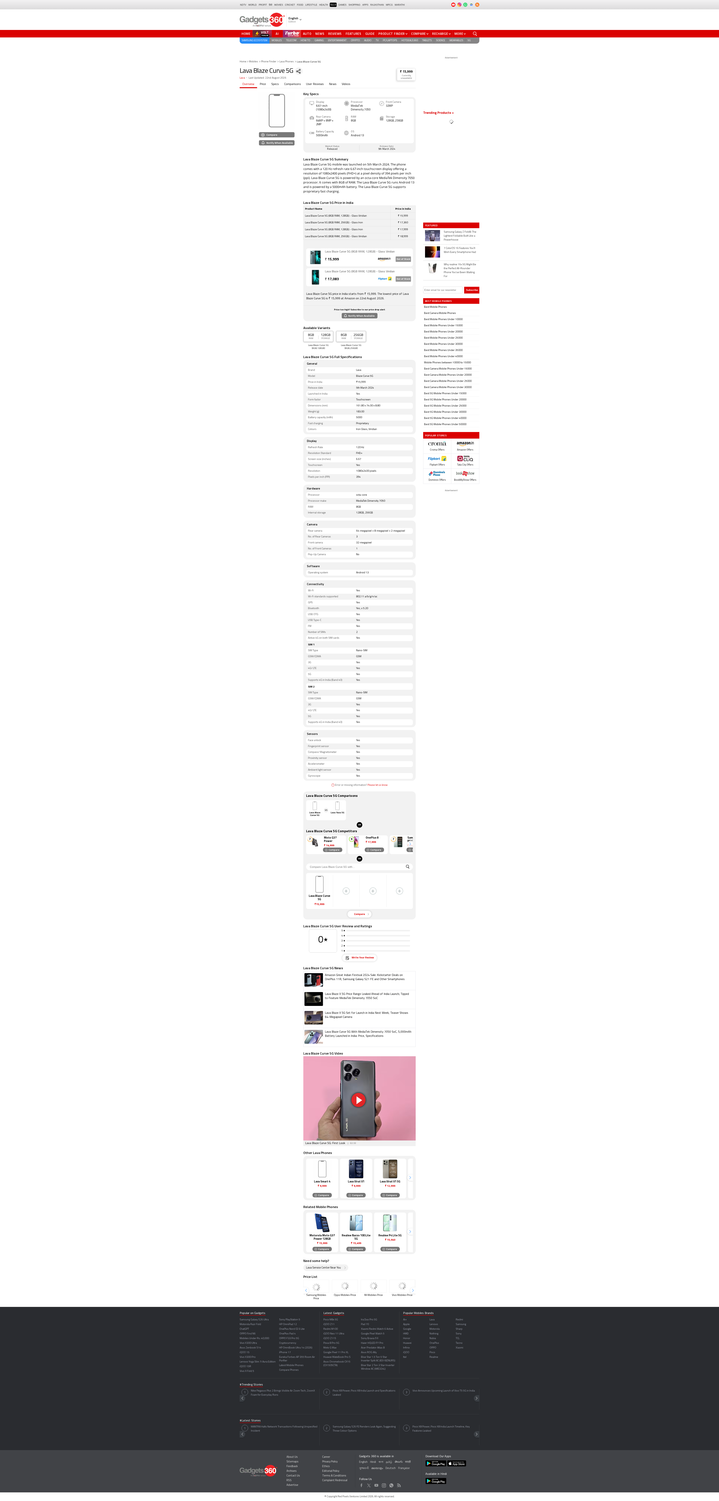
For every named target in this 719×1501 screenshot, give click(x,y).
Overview (248, 84)
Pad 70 (365, 1324)
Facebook (361, 1484)
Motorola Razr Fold (250, 1324)
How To (305, 40)
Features (353, 33)
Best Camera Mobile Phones (440, 313)
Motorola (435, 1329)
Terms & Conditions (334, 1475)
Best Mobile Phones (435, 307)
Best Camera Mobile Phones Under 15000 (448, 368)
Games (342, 5)
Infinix (406, 1347)
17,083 (332, 279)
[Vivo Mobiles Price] (402, 1286)
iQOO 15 (244, 1352)
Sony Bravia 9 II (369, 1338)
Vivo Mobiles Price (402, 1295)
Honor (406, 1338)
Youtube (376, 1484)
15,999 (332, 259)
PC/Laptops (390, 40)
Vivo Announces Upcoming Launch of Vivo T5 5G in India (443, 1390)
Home (246, 33)
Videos (346, 84)
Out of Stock (403, 259)
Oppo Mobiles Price (345, 1295)
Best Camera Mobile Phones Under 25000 (448, 381)
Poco (432, 1352)
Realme (434, 1357)
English (363, 1462)
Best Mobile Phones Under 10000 (443, 319)
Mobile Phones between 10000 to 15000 (447, 362)
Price (263, 84)
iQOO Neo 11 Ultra (333, 1333)
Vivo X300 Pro (248, 1357)
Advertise (292, 1485)
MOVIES (278, 5)
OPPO (433, 1347)
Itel (404, 1357)
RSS (289, 1480)
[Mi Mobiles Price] (373, 1286)
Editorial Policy (330, 1471)
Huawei (407, 1343)
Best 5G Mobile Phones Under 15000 (445, 393)
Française (404, 1468)
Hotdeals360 (409, 40)
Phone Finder (268, 61)
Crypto (355, 40)
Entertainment (337, 40)
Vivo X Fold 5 (247, 1371)
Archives (291, 1471)
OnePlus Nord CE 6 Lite (292, 1329)
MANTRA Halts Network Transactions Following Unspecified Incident (284, 1428)
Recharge (440, 33)
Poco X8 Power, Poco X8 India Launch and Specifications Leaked (364, 1392)
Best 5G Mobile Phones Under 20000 (445, 399)
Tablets (427, 40)
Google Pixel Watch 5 (372, 1333)
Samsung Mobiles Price (316, 1297)
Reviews (335, 33)
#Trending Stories (251, 1384)
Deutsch (391, 1468)
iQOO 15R (245, 1366)
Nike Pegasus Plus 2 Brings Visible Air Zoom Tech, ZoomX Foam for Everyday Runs (283, 1392)
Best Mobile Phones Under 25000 (443, 338)
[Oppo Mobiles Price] (345, 1286)
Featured (431, 225)
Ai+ (405, 1319)
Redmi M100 (330, 1329)
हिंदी (270, 5)
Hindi (373, 1462)
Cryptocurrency (287, 1343)
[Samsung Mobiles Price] (316, 1286)
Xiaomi (459, 1347)
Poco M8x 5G (330, 1319)
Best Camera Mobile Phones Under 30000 (448, 387)
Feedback (292, 1466)
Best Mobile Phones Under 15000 (443, 325)
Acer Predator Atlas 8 (373, 1347)
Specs (275, 84)
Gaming (319, 40)
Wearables (456, 40)
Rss (399, 1484)
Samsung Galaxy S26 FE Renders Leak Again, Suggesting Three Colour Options (364, 1428)
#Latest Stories (250, 1420)
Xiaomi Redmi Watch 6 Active (377, 1329)
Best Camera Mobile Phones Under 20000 (448, 375)
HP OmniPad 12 (288, 1324)
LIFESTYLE (311, 5)
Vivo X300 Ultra (248, 1343)
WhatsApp (391, 1484)
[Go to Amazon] (315, 257)
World (252, 5)
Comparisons (292, 84)
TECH (333, 5)
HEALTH (323, 5)
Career (326, 1457)
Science (440, 40)
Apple (406, 1324)
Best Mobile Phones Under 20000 (443, 331)
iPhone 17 (285, 1352)
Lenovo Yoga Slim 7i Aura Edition (258, 1361)
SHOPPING (354, 5)
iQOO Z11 (329, 1324)
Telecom (291, 40)
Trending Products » (438, 113)
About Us (292, 1457)
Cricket (290, 5)
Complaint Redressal (334, 1480)
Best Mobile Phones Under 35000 (443, 350)
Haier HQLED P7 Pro (372, 1343)
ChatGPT (244, 1329)
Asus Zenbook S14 (250, 1347)
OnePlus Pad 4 (287, 1333)
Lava (242, 78)
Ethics (326, 1466)
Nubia (433, 1338)
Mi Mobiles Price (373, 1295)
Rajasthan (377, 5)
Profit (263, 5)
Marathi (400, 5)
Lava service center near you (323, 1267)
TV (377, 40)
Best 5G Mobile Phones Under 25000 (445, 405)
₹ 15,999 (406, 71)
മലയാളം (377, 1468)
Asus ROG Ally (369, 1352)
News (319, 33)
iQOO (406, 1352)
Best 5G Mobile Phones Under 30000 (445, 412)
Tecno (459, 1343)
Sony (459, 1333)
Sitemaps (292, 1461)
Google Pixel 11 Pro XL (335, 1352)
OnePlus (434, 1343)
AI (277, 33)
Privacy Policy (330, 1461)
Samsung (461, 1324)
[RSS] (477, 5)
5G (469, 40)
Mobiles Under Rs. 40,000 (254, 1338)
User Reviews (315, 84)
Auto (307, 33)
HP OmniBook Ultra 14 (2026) (295, 1347)
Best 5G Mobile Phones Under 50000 (445, 424)
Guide (370, 33)
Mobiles (277, 40)
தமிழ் (389, 1462)
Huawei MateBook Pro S (337, 1357)
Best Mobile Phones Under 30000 (443, 344)
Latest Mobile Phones (291, 1365)
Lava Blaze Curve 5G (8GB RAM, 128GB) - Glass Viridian (360, 251)
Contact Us (293, 1475)
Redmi (459, 1319)
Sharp (459, 1329)
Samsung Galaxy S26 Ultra (254, 1319)
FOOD (300, 5)
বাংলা (381, 1462)
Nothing (434, 1333)
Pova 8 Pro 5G (331, 1343)
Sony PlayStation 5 (289, 1319)
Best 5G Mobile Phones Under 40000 (445, 418)
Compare (418, 33)
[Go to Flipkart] (315, 277)
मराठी (408, 1462)
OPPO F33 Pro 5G (289, 1338)
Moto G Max (329, 1347)
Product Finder (391, 33)
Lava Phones (286, 61)
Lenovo (434, 1324)
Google (407, 1329)
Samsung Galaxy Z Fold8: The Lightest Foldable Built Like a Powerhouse (460, 236)
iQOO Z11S (329, 1338)
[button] (410, 844)
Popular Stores (436, 435)
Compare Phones (289, 1370)
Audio (367, 40)
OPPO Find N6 (248, 1333)
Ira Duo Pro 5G (369, 1319)
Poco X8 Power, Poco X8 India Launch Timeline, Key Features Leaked (441, 1428)
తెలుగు (399, 1462)
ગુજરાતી (364, 1468)
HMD (406, 1333)
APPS (365, 5)
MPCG (389, 5)
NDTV (243, 5)
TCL (457, 1338)
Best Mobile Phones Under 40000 (443, 356)
